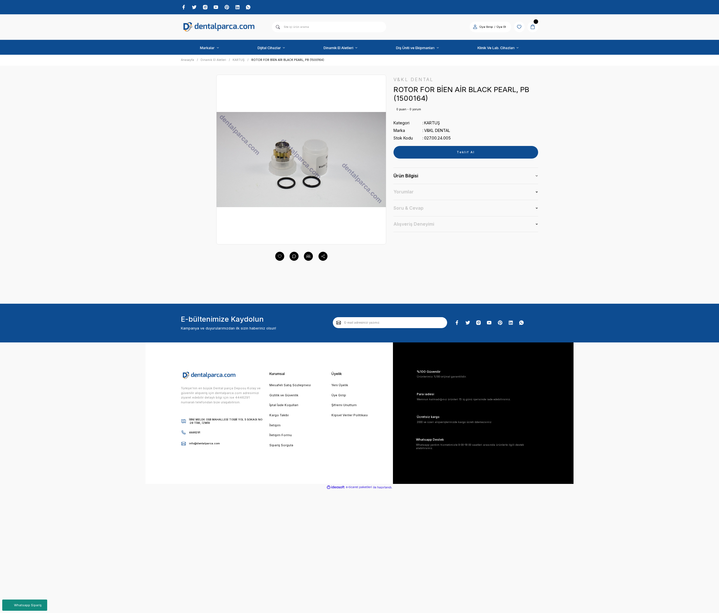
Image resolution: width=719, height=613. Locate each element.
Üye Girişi (486, 26)
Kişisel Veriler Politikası (349, 415)
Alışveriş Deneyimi (413, 224)
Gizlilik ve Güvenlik (283, 395)
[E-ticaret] (359, 487)
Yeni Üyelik (339, 385)
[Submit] (339, 322)
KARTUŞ (432, 122)
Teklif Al (466, 152)
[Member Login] (475, 26)
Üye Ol (501, 26)
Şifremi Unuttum (344, 405)
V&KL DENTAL (437, 130)
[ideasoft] (336, 487)
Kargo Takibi (279, 415)
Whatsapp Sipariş (28, 605)
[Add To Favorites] (279, 256)
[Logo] (219, 27)
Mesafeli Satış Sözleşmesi (290, 385)
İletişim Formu (280, 435)
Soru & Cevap (408, 208)
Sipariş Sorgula (281, 445)
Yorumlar (403, 192)
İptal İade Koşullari (283, 405)
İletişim (275, 425)
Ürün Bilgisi (405, 176)
